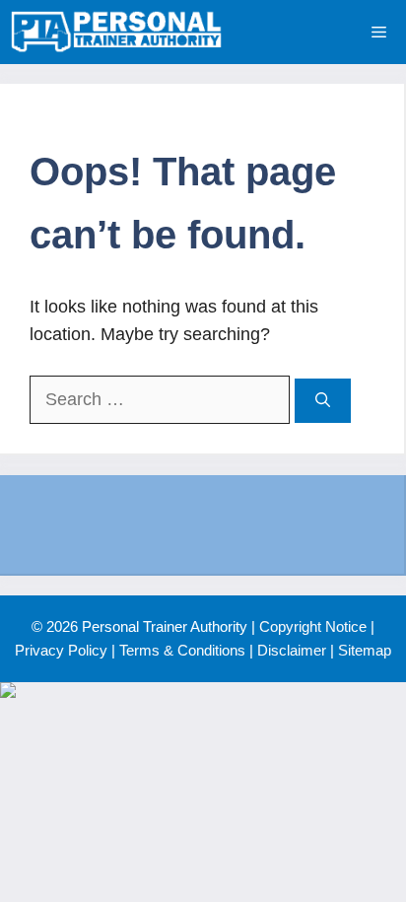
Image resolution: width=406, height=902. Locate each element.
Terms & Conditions (182, 650)
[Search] (323, 401)
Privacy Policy (61, 650)
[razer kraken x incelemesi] (203, 690)
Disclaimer (291, 650)
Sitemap (364, 650)
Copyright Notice (313, 626)
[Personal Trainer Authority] (116, 32)
